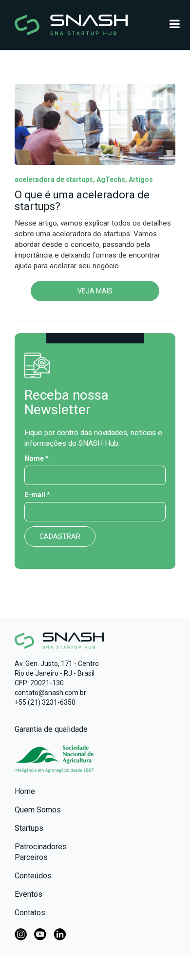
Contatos (30, 912)
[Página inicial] (95, 25)
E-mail (37, 495)
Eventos (28, 894)
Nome (36, 458)
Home (25, 791)
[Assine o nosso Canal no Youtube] (40, 933)
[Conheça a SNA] (54, 763)
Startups (29, 828)
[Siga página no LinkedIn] (60, 933)
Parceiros (31, 857)
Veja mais (95, 291)
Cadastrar (59, 536)
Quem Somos (38, 809)
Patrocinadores (41, 846)
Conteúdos (33, 875)
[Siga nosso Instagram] (21, 933)
